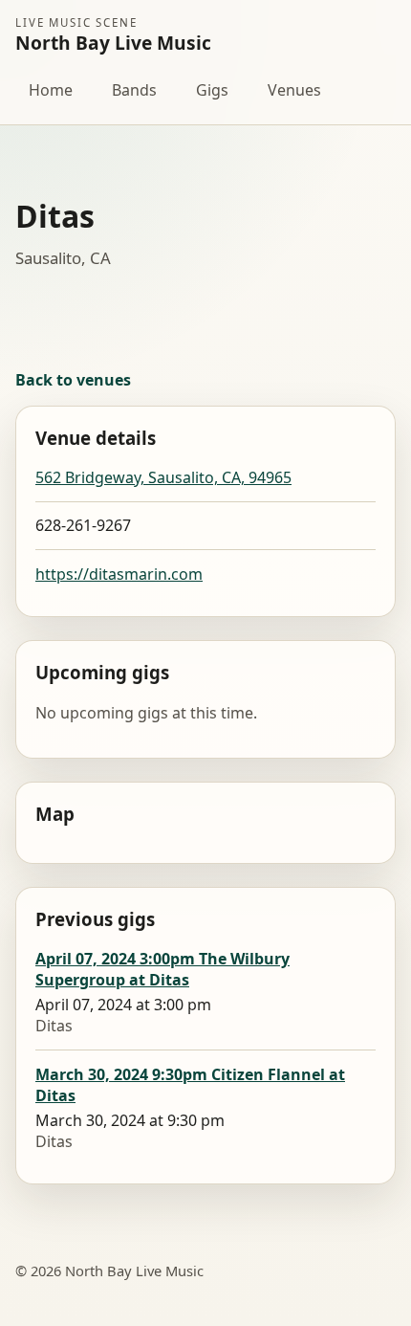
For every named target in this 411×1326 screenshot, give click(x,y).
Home (51, 89)
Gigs (212, 89)
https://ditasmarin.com (119, 574)
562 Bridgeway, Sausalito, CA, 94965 (163, 477)
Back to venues (73, 379)
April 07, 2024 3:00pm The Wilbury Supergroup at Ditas (162, 969)
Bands (134, 89)
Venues (294, 89)
